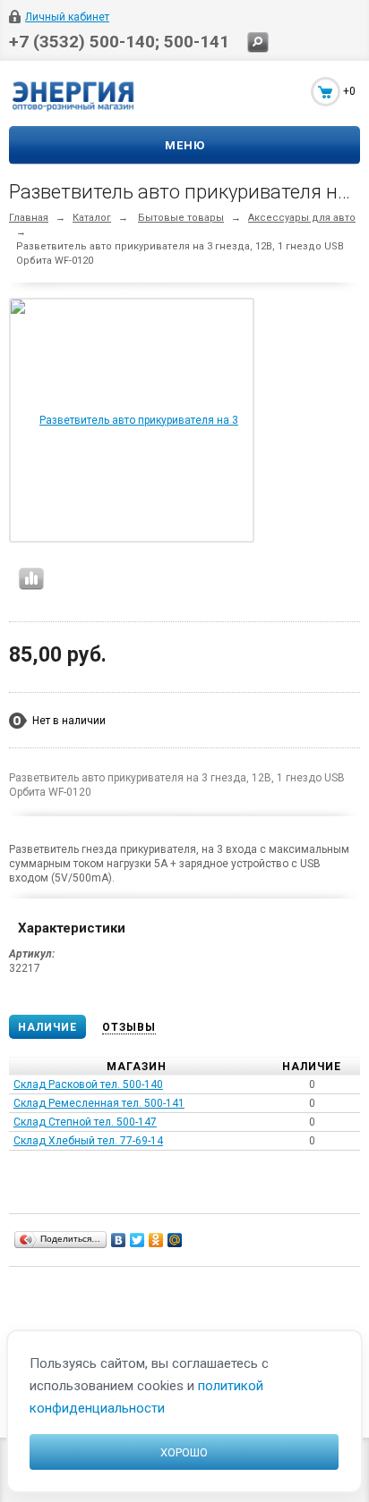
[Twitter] (137, 1240)
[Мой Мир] (175, 1240)
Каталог (92, 218)
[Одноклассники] (156, 1240)
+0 (349, 91)
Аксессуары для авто (302, 218)
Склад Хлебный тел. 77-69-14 (88, 1141)
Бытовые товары (181, 218)
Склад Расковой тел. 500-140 (88, 1084)
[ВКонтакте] (118, 1240)
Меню (185, 145)
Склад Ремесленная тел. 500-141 (98, 1103)
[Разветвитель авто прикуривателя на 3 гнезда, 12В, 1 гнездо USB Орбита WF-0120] (132, 540)
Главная (28, 218)
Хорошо (184, 1452)
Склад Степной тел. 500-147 (85, 1122)
